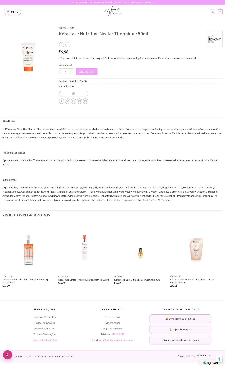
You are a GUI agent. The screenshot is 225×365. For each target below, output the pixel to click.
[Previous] (2, 257)
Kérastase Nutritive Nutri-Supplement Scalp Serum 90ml (25, 281)
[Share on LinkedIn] (85, 101)
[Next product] (61, 44)
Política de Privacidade (44, 317)
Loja (71, 28)
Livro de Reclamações (45, 340)
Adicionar (86, 71)
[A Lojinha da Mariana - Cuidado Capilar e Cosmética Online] (112, 12)
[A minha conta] (212, 11)
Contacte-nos (112, 317)
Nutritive (84, 81)
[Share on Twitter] (67, 101)
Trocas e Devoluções (44, 334)
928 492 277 (117, 334)
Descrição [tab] (8, 121)
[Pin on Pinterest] (79, 101)
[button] (220, 11)
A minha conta (112, 322)
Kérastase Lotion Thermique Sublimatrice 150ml (83, 279)
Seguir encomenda (112, 328)
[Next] (222, 257)
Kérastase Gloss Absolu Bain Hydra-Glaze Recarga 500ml (192, 281)
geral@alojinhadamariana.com (116, 340)
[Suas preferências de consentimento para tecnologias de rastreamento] (219, 359)
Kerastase (70, 86)
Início (62, 28)
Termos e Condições (45, 328)
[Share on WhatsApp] (73, 93)
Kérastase (74, 81)
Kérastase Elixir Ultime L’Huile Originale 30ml (137, 279)
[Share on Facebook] (61, 101)
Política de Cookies (45, 322)
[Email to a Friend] (73, 101)
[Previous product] (67, 44)
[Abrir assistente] (7, 354)
